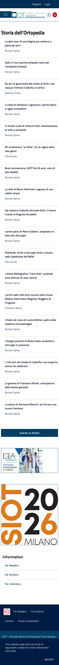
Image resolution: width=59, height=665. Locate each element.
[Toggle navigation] (6, 14)
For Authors (37, 611)
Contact (9, 621)
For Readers (19, 611)
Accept (49, 659)
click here (10, 651)
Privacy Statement (28, 621)
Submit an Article (29, 433)
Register (36, 4)
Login (47, 4)
